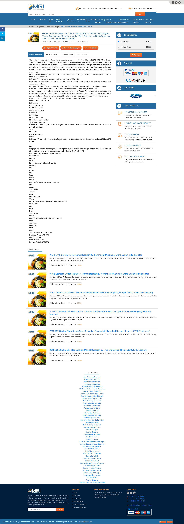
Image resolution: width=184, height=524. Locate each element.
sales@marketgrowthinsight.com (143, 8)
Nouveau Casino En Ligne (92, 470)
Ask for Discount (90, 48)
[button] (117, 96)
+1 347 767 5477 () (136, 496)
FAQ (75, 493)
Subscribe (60, 509)
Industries (42, 19)
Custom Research (70, 20)
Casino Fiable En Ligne (92, 475)
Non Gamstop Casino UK (92, 391)
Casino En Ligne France (92, 427)
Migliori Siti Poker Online (92, 446)
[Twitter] (2, 33)
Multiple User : (125, 47)
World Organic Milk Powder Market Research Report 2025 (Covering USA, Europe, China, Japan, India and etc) (101, 292)
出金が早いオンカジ (92, 451)
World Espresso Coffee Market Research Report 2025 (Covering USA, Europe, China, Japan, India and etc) (99, 273)
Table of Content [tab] (52, 54)
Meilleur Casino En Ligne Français (92, 463)
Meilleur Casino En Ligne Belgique (92, 444)
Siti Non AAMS (92, 478)
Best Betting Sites (92, 422)
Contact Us (91, 20)
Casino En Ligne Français (92, 468)
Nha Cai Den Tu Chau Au (92, 454)
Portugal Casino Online (92, 408)
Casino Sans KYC (92, 456)
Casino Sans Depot (92, 461)
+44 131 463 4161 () (137, 498)
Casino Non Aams (92, 439)
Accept (162, 522)
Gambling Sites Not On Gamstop (92, 420)
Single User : (124, 42)
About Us (51, 20)
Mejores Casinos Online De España (92, 482)
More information (85, 522)
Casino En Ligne (92, 430)
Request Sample (51, 48)
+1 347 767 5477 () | (86, 8)
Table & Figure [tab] (67, 54)
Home (34, 19)
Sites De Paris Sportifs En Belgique (92, 442)
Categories (40, 27)
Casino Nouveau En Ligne (92, 458)
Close (170, 522)
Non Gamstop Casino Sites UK (92, 396)
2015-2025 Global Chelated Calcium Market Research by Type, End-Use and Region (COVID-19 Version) (98, 350)
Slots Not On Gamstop (92, 434)
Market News (78, 501)
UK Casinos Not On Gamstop (92, 386)
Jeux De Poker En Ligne (92, 473)
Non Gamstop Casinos (92, 377)
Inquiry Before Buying (71, 48)
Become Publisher (80, 507)
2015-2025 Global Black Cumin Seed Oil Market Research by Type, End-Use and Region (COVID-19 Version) (100, 331)
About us (77, 496)
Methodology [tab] (82, 54)
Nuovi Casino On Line (92, 379)
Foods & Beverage (52, 27)
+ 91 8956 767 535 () (118, 8)
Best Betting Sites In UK (92, 418)
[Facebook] (2, 29)
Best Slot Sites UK (92, 410)
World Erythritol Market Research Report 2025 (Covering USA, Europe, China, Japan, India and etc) (96, 255)
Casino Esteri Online (92, 449)
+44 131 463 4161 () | (103, 8)
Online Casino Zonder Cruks (92, 398)
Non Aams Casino (92, 437)
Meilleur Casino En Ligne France (92, 394)
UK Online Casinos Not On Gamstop (92, 389)
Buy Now (136, 55)
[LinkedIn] (2, 38)
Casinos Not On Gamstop (92, 403)
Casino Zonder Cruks (92, 413)
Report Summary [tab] (35, 54)
